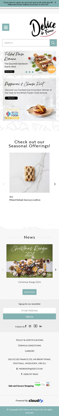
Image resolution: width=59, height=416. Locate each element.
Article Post (29, 291)
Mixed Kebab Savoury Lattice (24, 200)
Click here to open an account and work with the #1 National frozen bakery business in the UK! (28, 3)
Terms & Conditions (29, 345)
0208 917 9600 (29, 374)
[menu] (5, 27)
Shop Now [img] (30, 212)
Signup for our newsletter (30, 303)
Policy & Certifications (29, 340)
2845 (11, 196)
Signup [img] (29, 316)
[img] (26, 326)
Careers (29, 350)
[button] (53, 42)
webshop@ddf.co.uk (29, 368)
